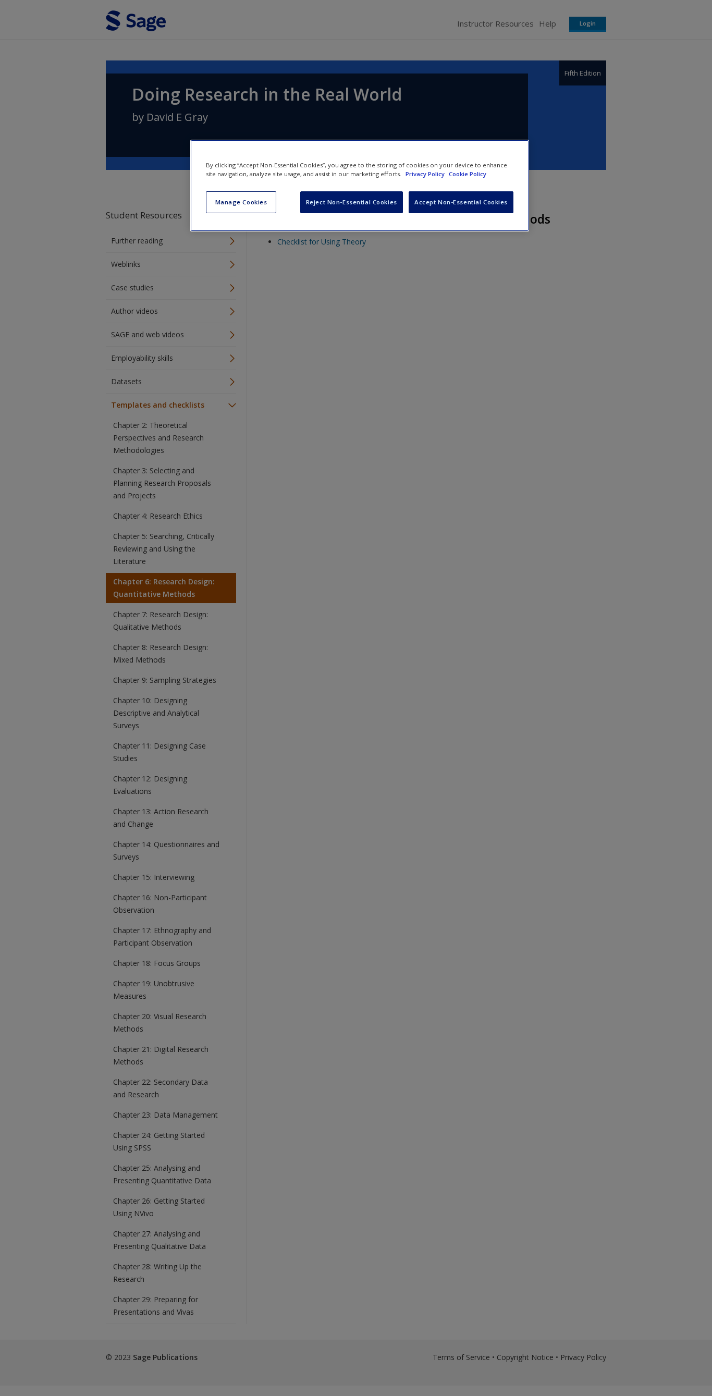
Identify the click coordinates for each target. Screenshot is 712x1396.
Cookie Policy (467, 174)
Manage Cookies (241, 202)
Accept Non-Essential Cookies (461, 202)
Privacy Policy (426, 174)
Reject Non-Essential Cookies (351, 202)
